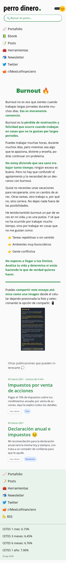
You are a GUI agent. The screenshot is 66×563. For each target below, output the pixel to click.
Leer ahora (14, 411)
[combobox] (33, 18)
